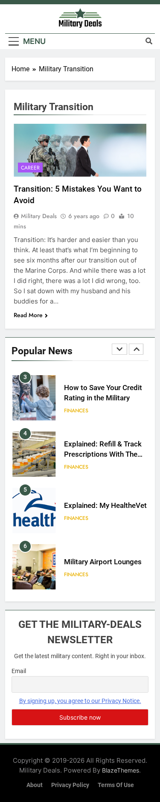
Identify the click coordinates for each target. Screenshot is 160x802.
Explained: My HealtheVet (105, 506)
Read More (28, 315)
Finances (76, 410)
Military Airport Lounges (103, 562)
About (34, 785)
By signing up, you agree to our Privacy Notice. (80, 700)
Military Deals (39, 216)
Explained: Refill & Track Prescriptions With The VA (103, 455)
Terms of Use (116, 785)
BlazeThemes (120, 770)
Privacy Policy (70, 785)
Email (19, 671)
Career (30, 168)
